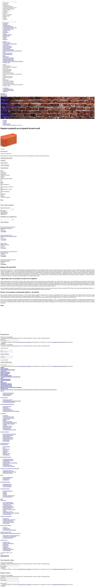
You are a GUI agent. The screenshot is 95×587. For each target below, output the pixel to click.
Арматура (5, 527)
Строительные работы (8, 26)
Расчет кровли (6, 441)
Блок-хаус (5, 450)
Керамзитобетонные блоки (9, 402)
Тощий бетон (6, 479)
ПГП (4, 55)
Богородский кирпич (5, 260)
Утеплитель (5, 407)
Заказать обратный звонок (6, 362)
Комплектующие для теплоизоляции (11, 411)
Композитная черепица (8, 438)
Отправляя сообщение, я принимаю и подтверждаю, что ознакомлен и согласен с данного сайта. (37, 342)
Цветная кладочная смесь (8, 418)
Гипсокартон (6, 518)
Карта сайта (49, 389)
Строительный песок (7, 491)
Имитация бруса (6, 453)
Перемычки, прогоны (8, 511)
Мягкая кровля (6, 439)
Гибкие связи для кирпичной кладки (11, 535)
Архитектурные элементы (9, 466)
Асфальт (5, 494)
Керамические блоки (7, 394)
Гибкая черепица (7, 436)
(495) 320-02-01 (4, 96)
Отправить (3, 343)
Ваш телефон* (4, 340)
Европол (5, 452)
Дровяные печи (6, 542)
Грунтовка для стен (7, 427)
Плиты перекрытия (7, 514)
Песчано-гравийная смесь (8, 495)
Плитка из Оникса (7, 485)
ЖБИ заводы (6, 56)
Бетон (4, 52)
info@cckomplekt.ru (5, 354)
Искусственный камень (8, 49)
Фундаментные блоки (8, 502)
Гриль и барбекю (7, 550)
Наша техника (39, 389)
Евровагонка (6, 451)
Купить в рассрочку (7, 34)
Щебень (5, 492)
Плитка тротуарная (7, 47)
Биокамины (5, 544)
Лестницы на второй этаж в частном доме (12, 50)
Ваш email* (3, 579)
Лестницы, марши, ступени (9, 509)
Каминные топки (7, 548)
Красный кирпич (7, 395)
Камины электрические (8, 543)
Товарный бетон (6, 478)
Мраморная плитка (7, 484)
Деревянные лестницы (8, 470)
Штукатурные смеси (7, 421)
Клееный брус (6, 454)
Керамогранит (6, 463)
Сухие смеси (6, 45)
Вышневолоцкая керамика (6, 228)
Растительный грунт (7, 496)
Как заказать (6, 32)
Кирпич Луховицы (5, 244)
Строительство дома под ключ (9, 27)
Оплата (4, 33)
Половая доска (6, 449)
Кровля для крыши (7, 46)
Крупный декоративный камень (10, 462)
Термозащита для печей (8, 549)
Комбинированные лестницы (9, 471)
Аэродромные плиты (7, 505)
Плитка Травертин (7, 486)
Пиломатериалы (6, 48)
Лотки (4, 510)
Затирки (5, 425)
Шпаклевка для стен (7, 426)
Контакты (5, 24)
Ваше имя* (3, 339)
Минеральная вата (7, 406)
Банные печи (6, 545)
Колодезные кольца (7, 508)
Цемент (4, 420)
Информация (19, 389)
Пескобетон (5, 415)
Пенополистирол (7, 408)
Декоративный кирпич (8, 459)
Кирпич (5, 41)
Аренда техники (6, 29)
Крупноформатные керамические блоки (12, 400)
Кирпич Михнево (4, 252)
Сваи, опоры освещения (8, 503)
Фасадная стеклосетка (8, 537)
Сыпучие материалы (7, 54)
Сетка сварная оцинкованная (9, 529)
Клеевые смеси (6, 419)
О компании (6, 22)
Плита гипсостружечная (8, 522)
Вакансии (5, 39)
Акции (4, 38)
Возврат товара (6, 35)
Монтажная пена (7, 428)
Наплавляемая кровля (8, 437)
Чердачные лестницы (7, 473)
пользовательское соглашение (24, 342)
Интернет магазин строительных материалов (13, 61)
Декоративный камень (8, 460)
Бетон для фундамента (8, 477)
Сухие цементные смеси (8, 416)
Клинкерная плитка (7, 465)
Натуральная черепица (8, 435)
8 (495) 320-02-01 (4, 348)
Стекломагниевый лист (8, 520)
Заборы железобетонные (8, 507)
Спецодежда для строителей (9, 536)
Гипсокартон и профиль (8, 57)
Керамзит (5, 493)
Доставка (5, 31)
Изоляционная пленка (8, 410)
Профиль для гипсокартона (9, 519)
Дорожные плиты (7, 504)
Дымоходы (5, 547)
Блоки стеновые (6, 42)
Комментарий (4, 583)
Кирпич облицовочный (8, 393)
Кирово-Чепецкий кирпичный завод (9, 236)
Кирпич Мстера (4, 151)
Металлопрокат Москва (8, 59)
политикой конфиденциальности (59, 342)
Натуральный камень (7, 53)
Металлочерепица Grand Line (9, 434)
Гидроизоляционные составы (9, 429)
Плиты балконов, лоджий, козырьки (11, 512)
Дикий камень (6, 461)
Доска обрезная (6, 446)
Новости (5, 36)
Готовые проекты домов (8, 28)
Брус (4, 447)
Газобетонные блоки (7, 399)
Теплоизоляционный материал (10, 43)
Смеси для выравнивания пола (10, 422)
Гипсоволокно (6, 523)
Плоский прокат (6, 528)
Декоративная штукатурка (9, 423)
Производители (6, 25)
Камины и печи (6, 62)
